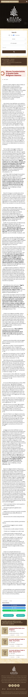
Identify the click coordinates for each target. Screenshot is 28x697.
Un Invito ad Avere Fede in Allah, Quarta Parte (17, 651)
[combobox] (14, 39)
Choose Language (6, 1)
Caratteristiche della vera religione (16, 629)
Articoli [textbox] (13, 39)
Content (17, 35)
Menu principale (13, 1)
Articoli (12, 59)
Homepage (6, 59)
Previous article (8, 615)
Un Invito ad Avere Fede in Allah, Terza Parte (17, 640)
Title (12, 35)
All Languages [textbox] (14, 43)
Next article (21, 615)
